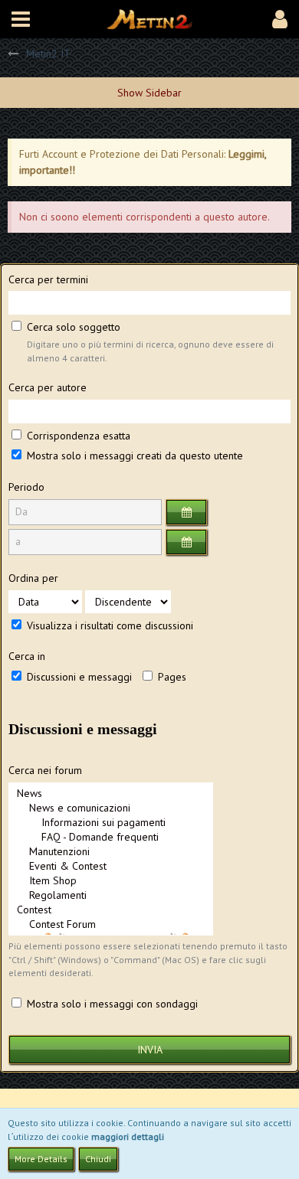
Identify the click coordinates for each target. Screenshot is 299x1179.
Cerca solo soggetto (72, 327)
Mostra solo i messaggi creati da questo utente (133, 455)
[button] (21, 19)
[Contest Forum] (110, 924)
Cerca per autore (47, 387)
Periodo (26, 487)
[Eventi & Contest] (110, 866)
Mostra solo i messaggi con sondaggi (111, 1004)
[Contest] (110, 910)
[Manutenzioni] (110, 851)
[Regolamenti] (110, 895)
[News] (110, 793)
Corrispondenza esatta (77, 436)
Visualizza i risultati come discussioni (108, 625)
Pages (170, 677)
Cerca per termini (48, 279)
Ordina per (33, 578)
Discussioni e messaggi (78, 677)
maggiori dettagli (127, 1136)
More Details (41, 1158)
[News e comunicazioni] (110, 808)
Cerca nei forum (45, 770)
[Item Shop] (110, 881)
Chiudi (98, 1158)
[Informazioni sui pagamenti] (110, 822)
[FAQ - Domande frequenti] (110, 837)
